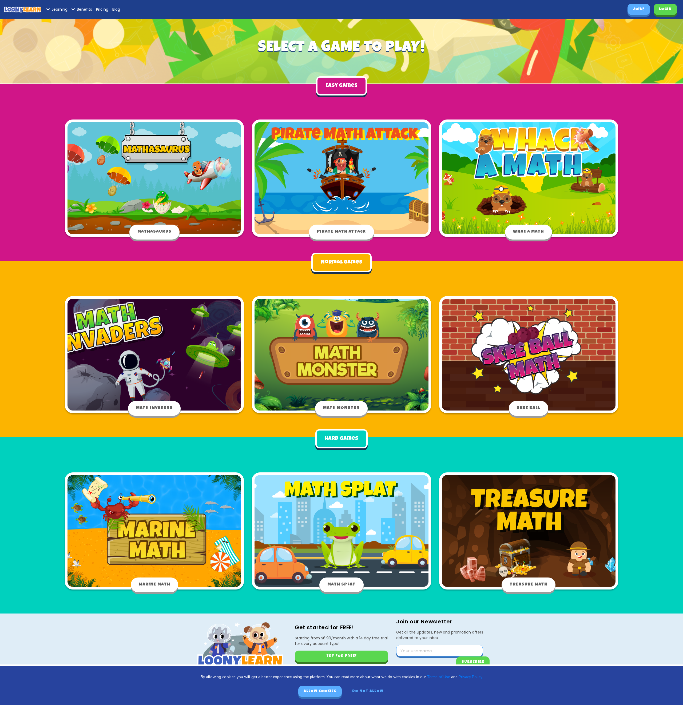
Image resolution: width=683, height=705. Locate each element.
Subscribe (473, 662)
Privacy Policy (470, 676)
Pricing (102, 9)
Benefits (84, 9)
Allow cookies (320, 691)
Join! (639, 9)
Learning (59, 9)
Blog (116, 9)
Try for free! (341, 656)
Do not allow (367, 691)
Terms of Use (438, 676)
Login (665, 9)
